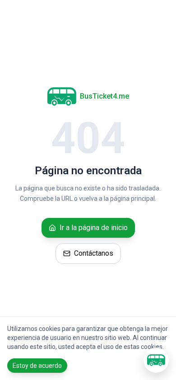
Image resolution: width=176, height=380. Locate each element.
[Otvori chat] (156, 360)
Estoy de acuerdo (37, 365)
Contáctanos (93, 253)
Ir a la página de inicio (94, 227)
